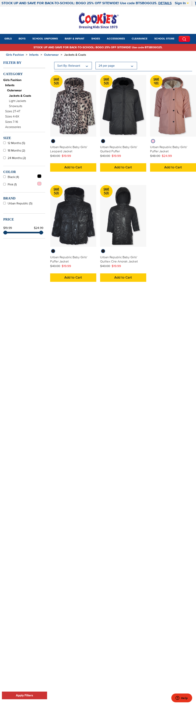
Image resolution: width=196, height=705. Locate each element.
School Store (164, 38)
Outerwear (51, 54)
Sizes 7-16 (11, 121)
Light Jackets (17, 100)
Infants (34, 54)
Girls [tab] (8, 38)
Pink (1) (12, 184)
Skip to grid (185, 54)
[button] (15, 39)
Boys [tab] (22, 38)
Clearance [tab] (139, 38)
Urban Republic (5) (20, 203)
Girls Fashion (15, 54)
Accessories (13, 127)
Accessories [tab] (116, 38)
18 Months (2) (16, 150)
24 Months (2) (17, 158)
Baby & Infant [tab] (74, 38)
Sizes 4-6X (12, 116)
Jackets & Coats (75, 54)
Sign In (181, 3)
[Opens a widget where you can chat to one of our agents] (181, 698)
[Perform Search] (184, 39)
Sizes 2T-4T (12, 111)
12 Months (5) (16, 143)
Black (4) (13, 177)
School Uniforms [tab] (45, 38)
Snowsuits (15, 106)
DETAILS (165, 3)
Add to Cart (73, 167)
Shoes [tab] (95, 38)
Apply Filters (24, 695)
